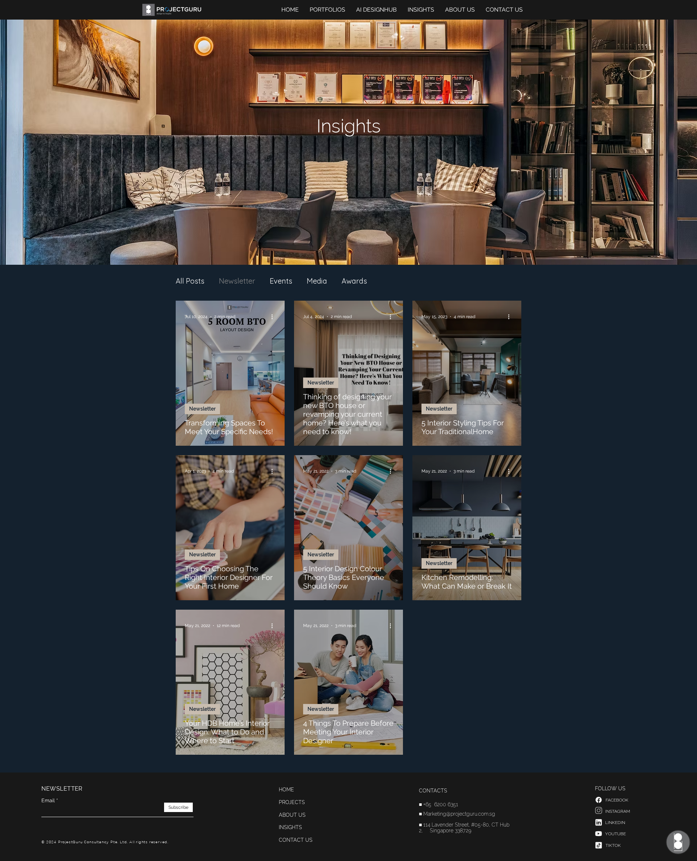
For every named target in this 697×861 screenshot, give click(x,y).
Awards (354, 280)
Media (317, 280)
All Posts (190, 280)
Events (281, 280)
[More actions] (274, 316)
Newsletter (237, 280)
